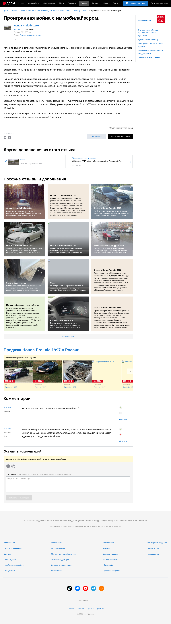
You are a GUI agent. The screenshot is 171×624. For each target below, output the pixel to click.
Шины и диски (10, 559)
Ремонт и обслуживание (30, 35)
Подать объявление (13, 548)
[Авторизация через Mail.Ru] (13, 466)
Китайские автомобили (14, 565)
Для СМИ (100, 609)
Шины (105, 3)
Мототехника (57, 543)
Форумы (106, 548)
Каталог (95, 3)
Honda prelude (144, 20)
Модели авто (84, 600)
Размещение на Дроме (157, 543)
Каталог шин (108, 543)
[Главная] (9, 3)
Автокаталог (56, 571)
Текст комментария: (38, 474)
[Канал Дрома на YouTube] (85, 588)
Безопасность (153, 548)
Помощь (81, 609)
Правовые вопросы (111, 571)
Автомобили (33, 3)
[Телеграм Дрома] (93, 588)
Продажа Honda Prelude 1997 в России (41, 350)
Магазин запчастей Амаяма (63, 554)
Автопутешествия (110, 559)
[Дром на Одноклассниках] (101, 588)
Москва (21, 3)
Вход (159, 3)
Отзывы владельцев (60, 559)
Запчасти (72, 3)
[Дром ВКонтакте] (77, 588)
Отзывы (84, 3)
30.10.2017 (7, 407)
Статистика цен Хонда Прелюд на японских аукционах (148, 33)
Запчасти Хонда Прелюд (149, 57)
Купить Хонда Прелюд (148, 40)
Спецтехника (9, 571)
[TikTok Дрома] (69, 588)
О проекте (71, 609)
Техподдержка (153, 554)
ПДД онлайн (108, 565)
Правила (90, 609)
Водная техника (58, 548)
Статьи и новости (110, 554)
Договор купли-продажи (61, 565)
